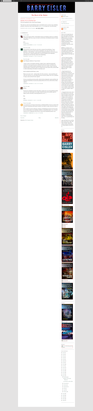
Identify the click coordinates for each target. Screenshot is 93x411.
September (66, 386)
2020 (64, 360)
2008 (64, 397)
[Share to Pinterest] (42, 28)
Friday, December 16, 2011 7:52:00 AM (32, 44)
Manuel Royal (25, 47)
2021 (64, 359)
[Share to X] (40, 28)
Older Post (57, 117)
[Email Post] (36, 28)
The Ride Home (26, 43)
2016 (64, 367)
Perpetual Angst (26, 103)
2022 (64, 357)
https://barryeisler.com (65, 23)
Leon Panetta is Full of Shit (68, 381)
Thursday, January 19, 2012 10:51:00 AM (33, 83)
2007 (64, 398)
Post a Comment (23, 115)
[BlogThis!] (39, 28)
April (65, 390)
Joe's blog (42, 26)
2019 (64, 362)
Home (40, 117)
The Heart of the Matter (40, 15)
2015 (64, 369)
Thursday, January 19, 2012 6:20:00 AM (32, 56)
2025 (64, 352)
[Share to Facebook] (41, 28)
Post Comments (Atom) (29, 120)
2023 (64, 356)
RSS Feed (64, 28)
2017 (64, 365)
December (65, 377)
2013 (64, 372)
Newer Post (22, 117)
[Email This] (38, 28)
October (65, 385)
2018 (64, 364)
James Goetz (25, 86)
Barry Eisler (25, 59)
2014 (64, 370)
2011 (64, 375)
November (65, 383)
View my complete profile (66, 18)
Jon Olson (25, 34)
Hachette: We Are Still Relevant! (67, 379)
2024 (64, 354)
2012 (64, 374)
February (65, 391)
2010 (64, 393)
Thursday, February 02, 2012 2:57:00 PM (33, 113)
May (64, 388)
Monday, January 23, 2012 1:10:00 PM (32, 100)
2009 (64, 395)
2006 (64, 400)
